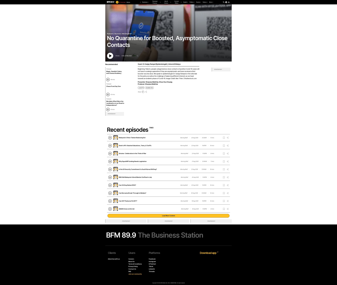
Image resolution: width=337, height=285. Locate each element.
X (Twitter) (152, 264)
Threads (152, 271)
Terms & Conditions (135, 264)
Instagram (152, 261)
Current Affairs (176, 2)
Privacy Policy (133, 266)
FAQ (129, 271)
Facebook (152, 259)
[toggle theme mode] (226, 2)
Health (185, 2)
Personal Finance (154, 2)
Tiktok (151, 266)
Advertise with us (114, 259)
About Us (131, 261)
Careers (131, 259)
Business (144, 2)
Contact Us (132, 269)
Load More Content (168, 215)
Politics (191, 2)
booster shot (149, 87)
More (210, 2)
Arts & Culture (166, 2)
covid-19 (141, 87)
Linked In (152, 269)
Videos (204, 2)
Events (198, 2)
